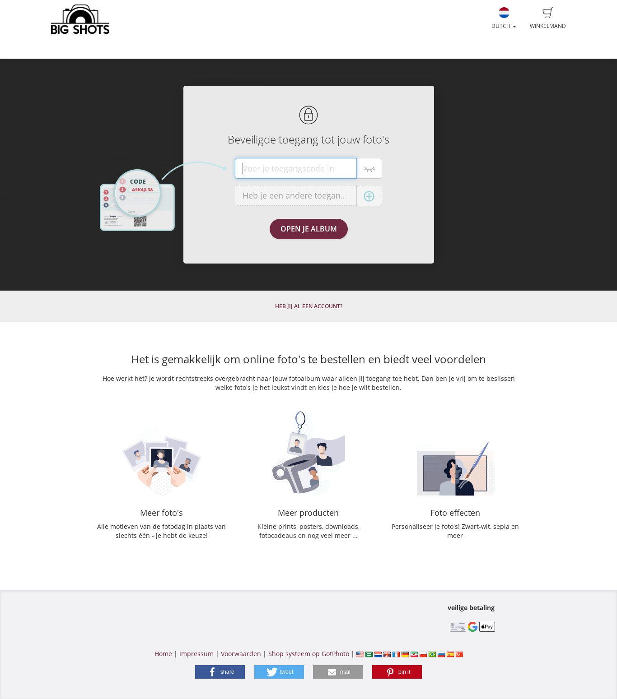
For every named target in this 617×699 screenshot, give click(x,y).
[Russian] (441, 653)
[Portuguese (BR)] (432, 653)
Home (163, 653)
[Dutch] (378, 653)
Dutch (501, 26)
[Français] (396, 653)
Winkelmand (548, 26)
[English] (387, 653)
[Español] (450, 653)
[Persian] (414, 653)
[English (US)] (360, 653)
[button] (220, 672)
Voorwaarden (241, 653)
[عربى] (369, 653)
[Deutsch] (405, 653)
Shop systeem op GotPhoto (308, 653)
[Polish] (423, 653)
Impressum (196, 653)
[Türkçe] (459, 653)
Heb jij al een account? (308, 306)
